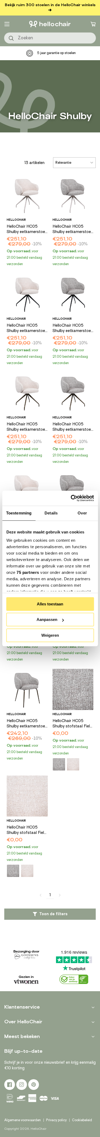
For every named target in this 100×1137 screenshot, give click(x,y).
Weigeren (50, 635)
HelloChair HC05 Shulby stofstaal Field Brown (72, 724)
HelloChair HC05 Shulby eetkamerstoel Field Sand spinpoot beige (26, 229)
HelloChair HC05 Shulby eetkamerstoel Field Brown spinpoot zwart (72, 328)
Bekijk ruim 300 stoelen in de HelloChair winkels (50, 5)
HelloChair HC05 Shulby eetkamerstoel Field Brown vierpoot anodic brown (26, 724)
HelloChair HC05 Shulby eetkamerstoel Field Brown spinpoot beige (72, 229)
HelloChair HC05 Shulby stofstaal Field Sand (26, 830)
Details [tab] (51, 513)
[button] (7, 24)
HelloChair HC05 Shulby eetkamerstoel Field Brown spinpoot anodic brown (72, 427)
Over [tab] (82, 513)
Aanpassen (47, 619)
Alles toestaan (50, 604)
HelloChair (38, 1129)
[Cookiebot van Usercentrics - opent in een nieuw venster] (71, 498)
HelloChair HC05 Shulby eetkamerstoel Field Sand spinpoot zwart (26, 328)
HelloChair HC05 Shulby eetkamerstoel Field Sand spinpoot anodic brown (26, 427)
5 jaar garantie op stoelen (56, 53)
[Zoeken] (11, 38)
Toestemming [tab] (18, 513)
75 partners (28, 572)
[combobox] (50, 38)
